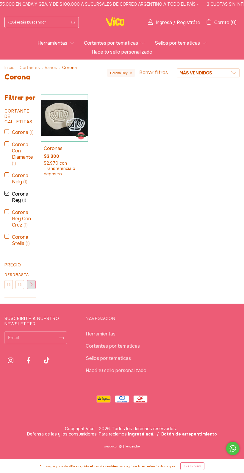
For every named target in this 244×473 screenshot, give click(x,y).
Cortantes (30, 67)
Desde (8, 274)
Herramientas (52, 43)
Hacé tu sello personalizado (122, 52)
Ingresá (164, 22)
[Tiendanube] (122, 447)
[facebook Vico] (29, 361)
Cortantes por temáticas (111, 43)
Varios (51, 67)
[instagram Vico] (11, 361)
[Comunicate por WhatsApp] (233, 448)
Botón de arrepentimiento (189, 434)
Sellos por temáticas (178, 43)
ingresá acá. (141, 434)
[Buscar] (73, 22)
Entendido (192, 466)
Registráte (188, 22)
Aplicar (31, 284)
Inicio (9, 67)
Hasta (19, 274)
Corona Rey (119, 73)
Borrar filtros (153, 72)
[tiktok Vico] (46, 361)
